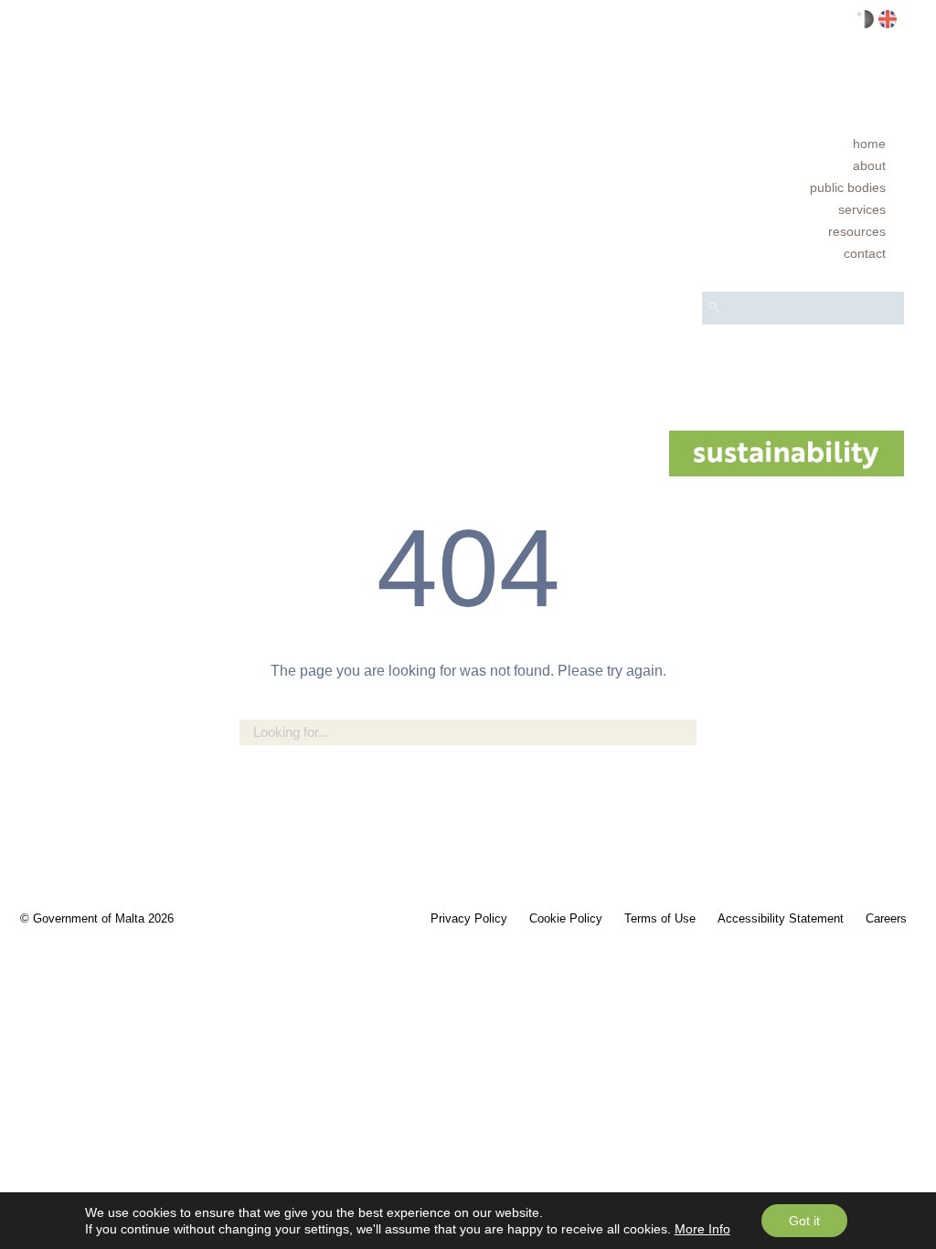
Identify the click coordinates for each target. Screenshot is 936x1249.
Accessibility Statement (781, 918)
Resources (857, 231)
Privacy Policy (469, 918)
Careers (886, 918)
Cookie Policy (565, 918)
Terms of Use (660, 918)
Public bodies (848, 187)
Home (869, 143)
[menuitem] (803, 144)
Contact (865, 253)
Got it (804, 1220)
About (869, 165)
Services (862, 209)
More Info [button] (702, 1229)
